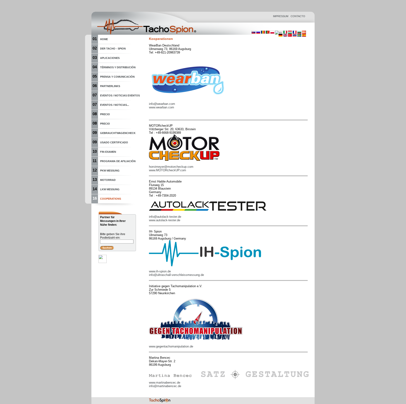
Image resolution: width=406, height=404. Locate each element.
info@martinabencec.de (165, 386)
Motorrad (108, 180)
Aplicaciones (110, 58)
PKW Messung (110, 170)
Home (104, 39)
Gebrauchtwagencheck (118, 133)
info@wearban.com (162, 104)
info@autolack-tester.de (165, 216)
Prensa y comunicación (117, 76)
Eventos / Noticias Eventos (120, 95)
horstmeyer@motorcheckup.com (171, 166)
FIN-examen (108, 151)
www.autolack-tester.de (164, 220)
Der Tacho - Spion (113, 48)
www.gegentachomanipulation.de (171, 346)
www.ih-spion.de (160, 271)
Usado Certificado (114, 142)
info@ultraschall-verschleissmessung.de (176, 275)
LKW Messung (110, 189)
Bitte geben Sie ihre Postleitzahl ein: (112, 235)
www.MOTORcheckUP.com (167, 170)
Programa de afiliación (118, 161)
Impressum (280, 16)
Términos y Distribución (118, 67)
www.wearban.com (161, 107)
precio (105, 114)
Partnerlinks (110, 86)
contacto (298, 16)
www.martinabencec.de (164, 382)
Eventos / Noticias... (114, 104)
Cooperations (110, 198)
